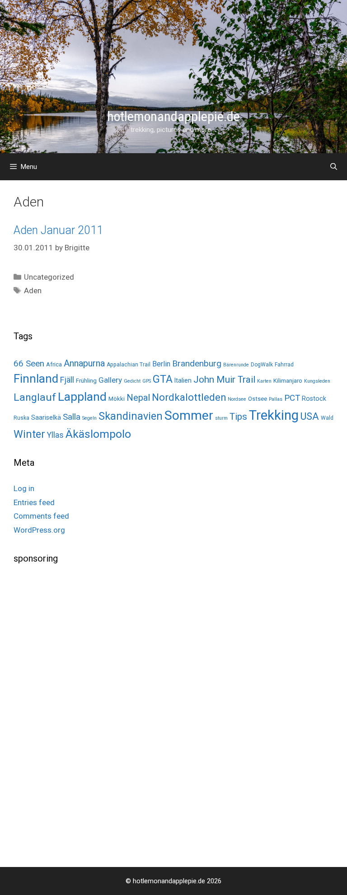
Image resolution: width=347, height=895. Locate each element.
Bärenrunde (236, 365)
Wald (327, 418)
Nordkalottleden (189, 397)
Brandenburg (196, 363)
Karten (264, 381)
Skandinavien (130, 416)
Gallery (110, 379)
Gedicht (132, 381)
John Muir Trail (224, 379)
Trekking (274, 415)
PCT (292, 398)
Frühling (86, 380)
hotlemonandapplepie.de (173, 116)
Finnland (36, 378)
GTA (163, 379)
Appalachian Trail (128, 364)
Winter (29, 434)
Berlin (161, 364)
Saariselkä (46, 417)
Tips (238, 416)
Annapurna (84, 363)
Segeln (89, 418)
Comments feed (41, 515)
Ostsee (257, 398)
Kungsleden (317, 381)
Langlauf (35, 397)
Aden (33, 290)
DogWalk (262, 364)
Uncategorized (49, 276)
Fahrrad (284, 364)
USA (309, 416)
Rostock (314, 398)
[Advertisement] (81, 714)
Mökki (116, 398)
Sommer (188, 415)
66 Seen (29, 364)
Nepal (138, 397)
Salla (71, 417)
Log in (24, 488)
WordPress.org (39, 529)
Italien (183, 380)
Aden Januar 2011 (58, 230)
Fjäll (67, 379)
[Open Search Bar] (333, 166)
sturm (221, 418)
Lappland (82, 396)
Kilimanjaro (287, 380)
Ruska (21, 418)
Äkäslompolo (98, 433)
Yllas (55, 435)
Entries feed (34, 502)
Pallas (275, 399)
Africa (54, 364)
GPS (146, 381)
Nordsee (237, 399)
